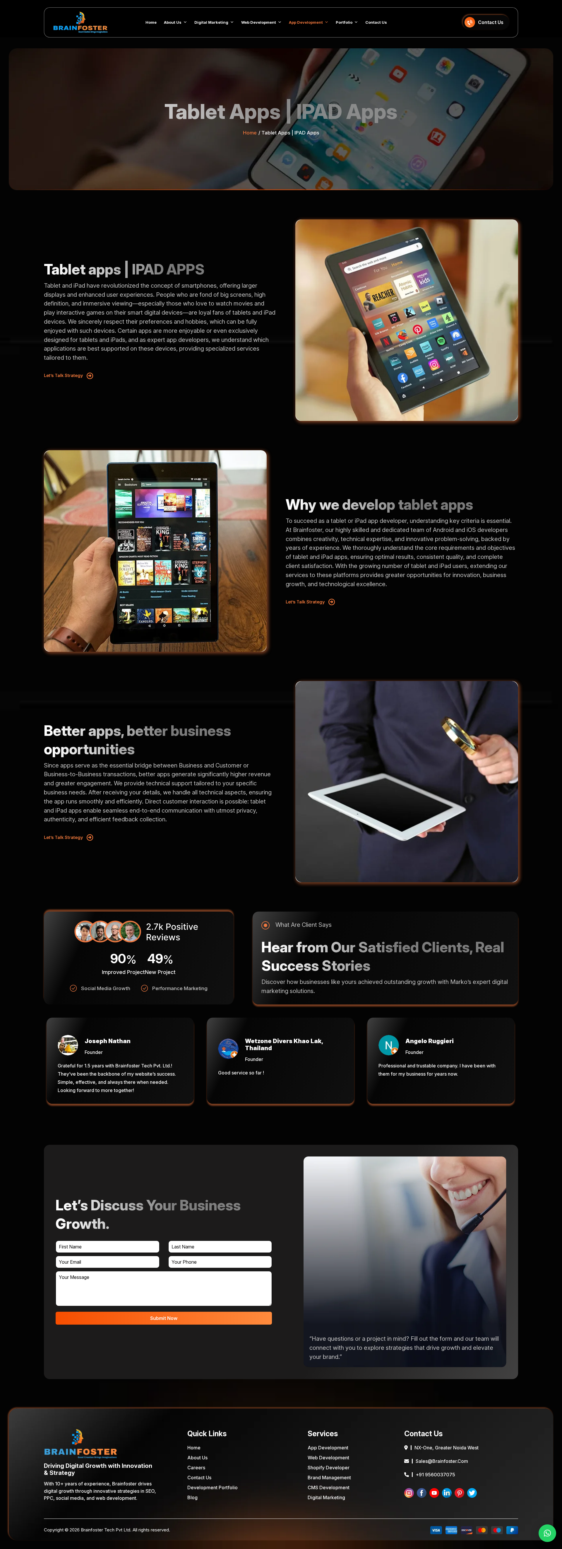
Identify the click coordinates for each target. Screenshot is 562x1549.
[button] (547, 1533)
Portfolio (344, 22)
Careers (196, 1467)
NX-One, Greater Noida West (446, 1448)
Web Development (258, 22)
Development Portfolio (212, 1487)
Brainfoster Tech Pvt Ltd (105, 1530)
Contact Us (376, 22)
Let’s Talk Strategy (63, 375)
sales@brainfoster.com (442, 1461)
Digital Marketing (211, 22)
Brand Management (329, 1477)
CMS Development (328, 1487)
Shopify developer (328, 1467)
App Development (306, 22)
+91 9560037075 (435, 1475)
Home (151, 22)
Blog (192, 1497)
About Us (172, 22)
